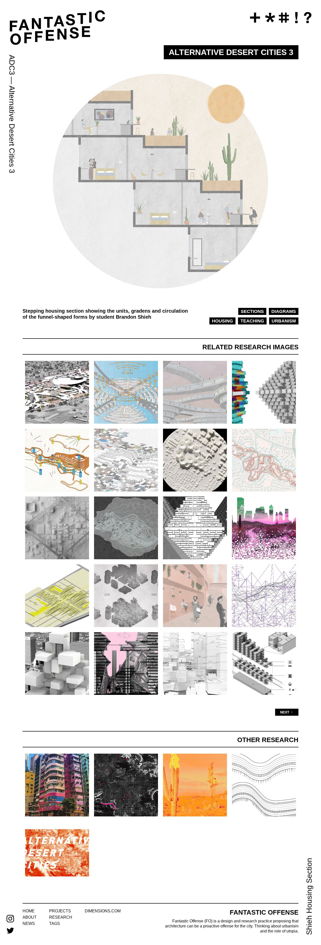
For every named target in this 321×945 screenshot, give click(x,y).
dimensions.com (103, 911)
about (30, 917)
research (60, 917)
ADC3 (12, 65)
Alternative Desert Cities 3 (12, 129)
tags (54, 923)
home (29, 911)
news (29, 923)
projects (60, 911)
